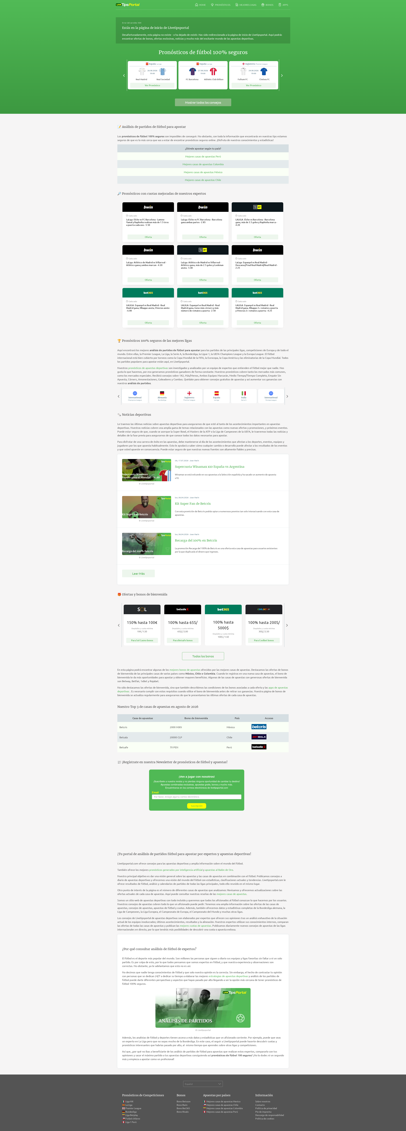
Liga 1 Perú (131, 1122)
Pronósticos (222, 4)
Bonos (269, 4)
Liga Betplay (131, 1115)
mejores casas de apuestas (231, 893)
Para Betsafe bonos (183, 640)
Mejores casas (247, 4)
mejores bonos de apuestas (185, 669)
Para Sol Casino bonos (142, 640)
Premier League (133, 1108)
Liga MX (129, 1101)
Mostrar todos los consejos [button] (203, 102)
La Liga (128, 1104)
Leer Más (138, 573)
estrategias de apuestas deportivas (228, 976)
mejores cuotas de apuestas (195, 925)
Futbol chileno (132, 1118)
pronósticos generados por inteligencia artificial (176, 869)
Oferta (148, 236)
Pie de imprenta (263, 1111)
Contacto (260, 1104)
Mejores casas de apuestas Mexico (223, 1101)
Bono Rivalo (183, 1111)
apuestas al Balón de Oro (219, 869)
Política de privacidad (266, 1108)
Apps (285, 4)
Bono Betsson (183, 1101)
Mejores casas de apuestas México (203, 172)
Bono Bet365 (183, 1108)
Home (202, 4)
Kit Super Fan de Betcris (193, 504)
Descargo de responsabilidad (269, 1115)
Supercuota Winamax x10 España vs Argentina (209, 467)
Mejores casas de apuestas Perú (203, 156)
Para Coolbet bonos (264, 640)
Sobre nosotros (262, 1101)
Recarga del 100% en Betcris (196, 540)
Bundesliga (131, 1111)
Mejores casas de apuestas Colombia (203, 164)
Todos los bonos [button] (203, 656)
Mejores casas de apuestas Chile (203, 179)
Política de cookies (264, 1118)
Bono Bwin (182, 1104)
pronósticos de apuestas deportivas (148, 367)
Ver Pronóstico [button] (152, 85)
